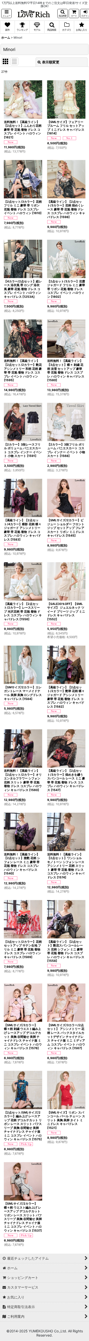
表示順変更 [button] (50, 62)
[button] (6, 13)
